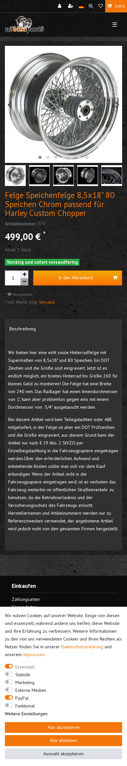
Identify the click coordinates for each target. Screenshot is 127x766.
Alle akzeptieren (64, 727)
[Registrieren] (71, 6)
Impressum (34, 654)
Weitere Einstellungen (26, 714)
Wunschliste (22, 294)
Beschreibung (22, 329)
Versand (46, 302)
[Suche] (91, 6)
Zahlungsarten (26, 599)
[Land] (81, 6)
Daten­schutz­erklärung (82, 647)
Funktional (25, 706)
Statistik (22, 675)
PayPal (22, 698)
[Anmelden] (60, 6)
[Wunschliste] (100, 6)
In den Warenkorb (75, 278)
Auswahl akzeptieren (63, 754)
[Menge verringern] (24, 282)
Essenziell (25, 667)
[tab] (63, 328)
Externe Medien (30, 690)
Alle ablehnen (63, 740)
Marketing (25, 682)
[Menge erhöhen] (24, 274)
